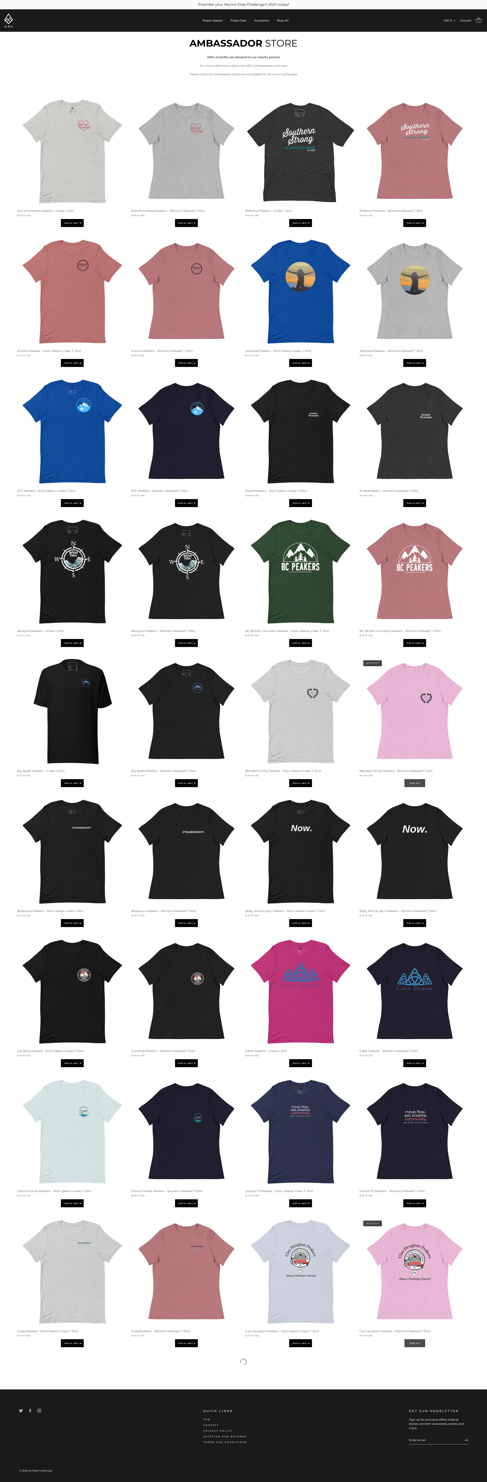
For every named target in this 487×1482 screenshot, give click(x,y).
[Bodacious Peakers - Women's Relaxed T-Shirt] (186, 852)
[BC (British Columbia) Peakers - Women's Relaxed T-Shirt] (415, 572)
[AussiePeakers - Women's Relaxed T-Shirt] (415, 431)
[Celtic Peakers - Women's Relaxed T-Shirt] (415, 992)
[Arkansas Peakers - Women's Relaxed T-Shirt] (415, 292)
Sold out (415, 783)
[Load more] (243, 1362)
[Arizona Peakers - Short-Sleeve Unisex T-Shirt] (72, 292)
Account (465, 20)
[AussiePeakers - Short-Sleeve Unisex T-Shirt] (300, 431)
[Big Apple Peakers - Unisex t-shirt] (72, 711)
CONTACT (211, 1425)
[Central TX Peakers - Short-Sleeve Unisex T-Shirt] (300, 1132)
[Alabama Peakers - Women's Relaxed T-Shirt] (415, 151)
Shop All (283, 20)
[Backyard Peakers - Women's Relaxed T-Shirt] (186, 572)
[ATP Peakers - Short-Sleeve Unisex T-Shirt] (72, 431)
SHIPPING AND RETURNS (224, 1436)
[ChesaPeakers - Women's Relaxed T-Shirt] (186, 1272)
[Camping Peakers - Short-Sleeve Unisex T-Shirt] (72, 992)
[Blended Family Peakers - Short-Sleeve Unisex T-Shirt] (300, 711)
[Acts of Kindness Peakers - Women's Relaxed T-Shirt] (186, 151)
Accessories (261, 20)
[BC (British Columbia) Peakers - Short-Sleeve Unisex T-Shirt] (300, 572)
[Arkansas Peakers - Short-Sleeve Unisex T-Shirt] (300, 292)
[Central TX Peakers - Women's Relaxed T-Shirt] (415, 1132)
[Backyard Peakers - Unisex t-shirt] (72, 572)
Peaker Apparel (213, 20)
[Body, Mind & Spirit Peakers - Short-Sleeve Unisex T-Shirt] (300, 852)
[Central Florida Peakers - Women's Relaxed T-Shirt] (186, 1132)
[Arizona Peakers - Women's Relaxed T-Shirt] (186, 292)
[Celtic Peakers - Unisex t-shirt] (300, 992)
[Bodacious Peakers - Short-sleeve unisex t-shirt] (72, 852)
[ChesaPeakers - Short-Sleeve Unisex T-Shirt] (72, 1272)
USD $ (448, 20)
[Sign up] (466, 1440)
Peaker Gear (238, 20)
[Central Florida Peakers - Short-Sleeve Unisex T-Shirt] (72, 1132)
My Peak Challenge (40, 1470)
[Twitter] (21, 1410)
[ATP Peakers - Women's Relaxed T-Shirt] (186, 431)
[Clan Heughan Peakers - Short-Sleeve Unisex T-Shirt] (300, 1272)
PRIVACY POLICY (218, 1431)
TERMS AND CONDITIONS (225, 1442)
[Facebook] (30, 1410)
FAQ (206, 1419)
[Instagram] (39, 1410)
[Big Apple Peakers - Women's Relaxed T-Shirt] (186, 711)
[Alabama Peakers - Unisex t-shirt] (300, 151)
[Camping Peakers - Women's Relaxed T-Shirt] (186, 992)
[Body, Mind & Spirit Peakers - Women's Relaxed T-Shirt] (415, 852)
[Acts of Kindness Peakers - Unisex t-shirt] (72, 151)
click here (280, 65)
